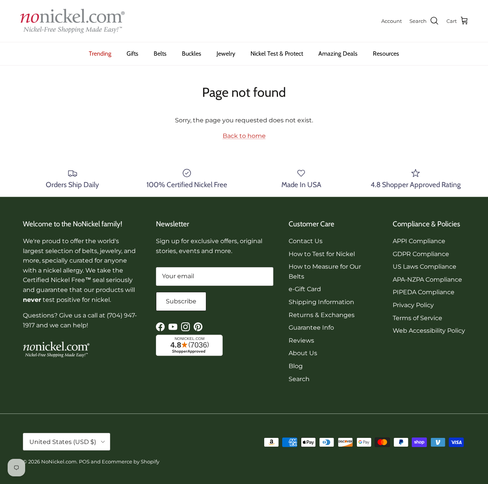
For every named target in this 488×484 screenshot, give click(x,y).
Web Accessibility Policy (429, 330)
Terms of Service (417, 318)
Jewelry (226, 53)
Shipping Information (321, 302)
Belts (160, 53)
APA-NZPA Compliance (427, 279)
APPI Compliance (419, 241)
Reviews (301, 340)
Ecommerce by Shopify (130, 461)
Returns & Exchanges (322, 315)
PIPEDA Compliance (423, 292)
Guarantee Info (311, 327)
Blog (296, 366)
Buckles (191, 53)
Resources (386, 53)
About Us (303, 353)
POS (84, 461)
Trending (100, 53)
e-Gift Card (305, 289)
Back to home (244, 135)
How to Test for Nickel (322, 254)
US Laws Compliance (424, 266)
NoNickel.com (59, 461)
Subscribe (181, 301)
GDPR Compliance (421, 254)
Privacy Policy (413, 305)
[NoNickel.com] (72, 21)
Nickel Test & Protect (276, 53)
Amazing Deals (338, 53)
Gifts (132, 53)
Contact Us (306, 241)
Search (299, 379)
